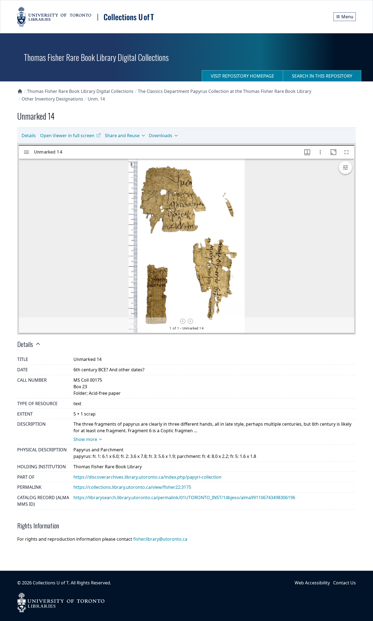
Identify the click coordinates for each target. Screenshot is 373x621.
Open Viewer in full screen (67, 136)
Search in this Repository (322, 76)
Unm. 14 (96, 99)
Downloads (160, 136)
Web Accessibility (312, 583)
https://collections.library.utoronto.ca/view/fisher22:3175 (132, 487)
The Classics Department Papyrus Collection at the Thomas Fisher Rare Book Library (224, 91)
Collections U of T (51, 583)
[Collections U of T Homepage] (20, 91)
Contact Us (344, 583)
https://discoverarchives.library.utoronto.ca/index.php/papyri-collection (147, 477)
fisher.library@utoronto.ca (160, 539)
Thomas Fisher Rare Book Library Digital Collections (80, 91)
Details (29, 136)
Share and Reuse (122, 136)
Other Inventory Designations (52, 99)
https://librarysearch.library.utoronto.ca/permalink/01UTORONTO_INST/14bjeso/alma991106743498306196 (184, 498)
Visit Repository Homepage (242, 76)
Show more (85, 439)
